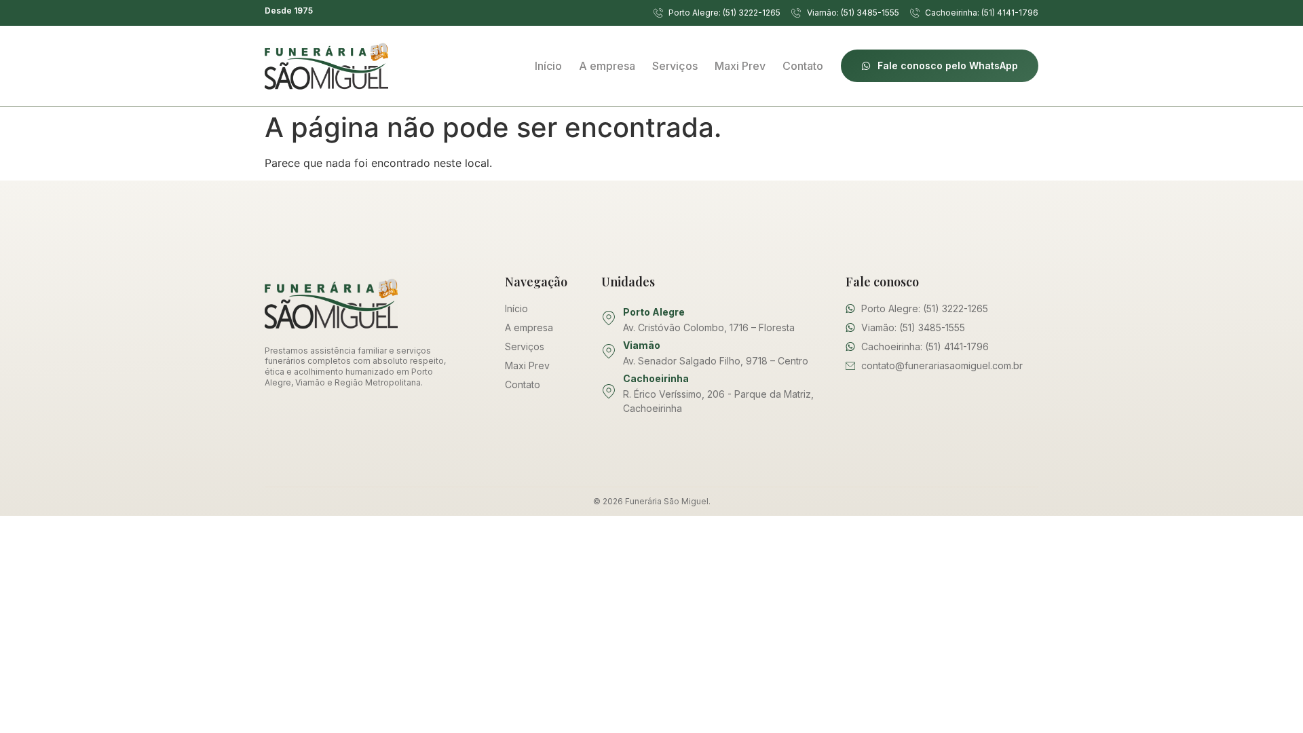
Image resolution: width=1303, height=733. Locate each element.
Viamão (641, 345)
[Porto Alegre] (608, 318)
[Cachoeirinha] (608, 391)
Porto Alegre (654, 312)
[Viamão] (608, 351)
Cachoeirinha (656, 378)
